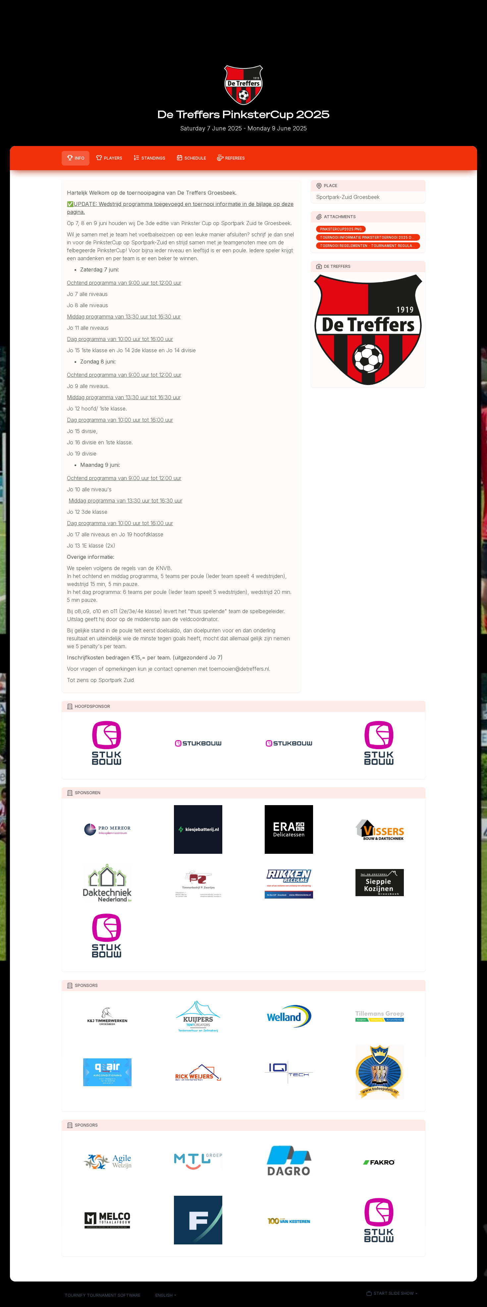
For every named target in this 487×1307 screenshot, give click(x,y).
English (164, 1295)
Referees (235, 158)
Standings (153, 158)
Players (113, 158)
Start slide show (394, 1293)
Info (79, 158)
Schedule (195, 158)
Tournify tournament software (102, 1295)
